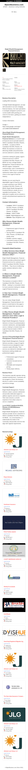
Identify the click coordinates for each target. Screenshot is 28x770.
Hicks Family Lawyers (10, 531)
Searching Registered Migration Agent (14, 641)
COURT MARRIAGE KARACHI (12, 559)
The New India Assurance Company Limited (14, 696)
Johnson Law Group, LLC (11, 449)
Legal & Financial (7, 451)
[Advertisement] (14, 29)
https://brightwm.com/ (18, 86)
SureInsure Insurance (10, 504)
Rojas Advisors (8, 477)
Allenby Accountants (9, 586)
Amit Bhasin (7, 614)
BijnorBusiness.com (14, 5)
